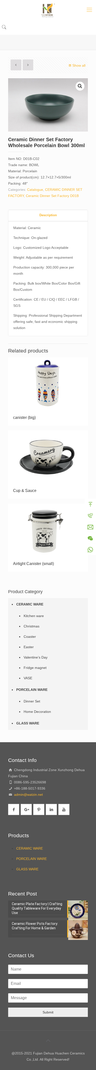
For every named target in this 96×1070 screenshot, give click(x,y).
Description (48, 215)
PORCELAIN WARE (32, 690)
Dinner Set (32, 701)
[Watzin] (48, 9)
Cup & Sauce (24, 490)
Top (90, 504)
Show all (78, 65)
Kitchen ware (34, 616)
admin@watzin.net (28, 795)
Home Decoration (37, 712)
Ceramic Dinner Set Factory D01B (52, 196)
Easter (29, 647)
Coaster (30, 637)
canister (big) (24, 417)
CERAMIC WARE (29, 604)
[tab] (48, 215)
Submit (48, 1012)
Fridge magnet (35, 668)
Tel (90, 515)
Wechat (90, 538)
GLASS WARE (27, 723)
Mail (90, 527)
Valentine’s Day (36, 657)
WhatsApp (90, 549)
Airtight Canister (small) (33, 564)
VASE (28, 678)
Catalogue (35, 190)
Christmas (31, 626)
